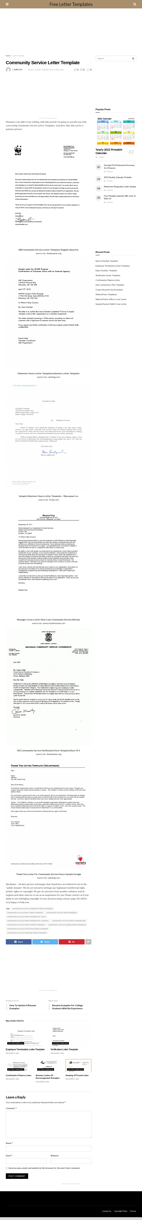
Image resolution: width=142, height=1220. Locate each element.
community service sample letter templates (67, 925)
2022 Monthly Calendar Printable (117, 177)
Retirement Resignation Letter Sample (120, 187)
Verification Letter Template (64, 1049)
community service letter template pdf (69, 921)
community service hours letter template (25, 913)
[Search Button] (133, 58)
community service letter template (61, 913)
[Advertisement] (71, 32)
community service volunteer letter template (27, 933)
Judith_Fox (18, 69)
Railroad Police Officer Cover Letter (111, 299)
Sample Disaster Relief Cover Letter (111, 304)
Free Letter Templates (71, 4)
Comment (11, 1108)
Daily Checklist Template (106, 270)
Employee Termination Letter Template (25, 1049)
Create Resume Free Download (109, 289)
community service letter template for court (26, 917)
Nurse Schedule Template (107, 261)
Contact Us (106, 1211)
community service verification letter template (27, 929)
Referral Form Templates (106, 294)
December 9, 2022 (12, 1053)
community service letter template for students (28, 921)
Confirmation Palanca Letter (18, 1075)
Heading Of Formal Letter (77, 1075)
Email (9, 1155)
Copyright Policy (120, 1211)
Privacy (133, 1211)
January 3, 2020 (34, 70)
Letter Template (18, 56)
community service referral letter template (26, 925)
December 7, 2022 (72, 1079)
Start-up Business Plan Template (110, 285)
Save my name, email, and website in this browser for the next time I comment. (44, 1168)
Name (9, 1143)
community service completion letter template (32, 908)
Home (8, 56)
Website (55, 1155)
